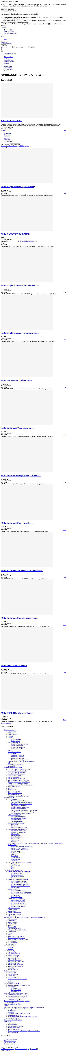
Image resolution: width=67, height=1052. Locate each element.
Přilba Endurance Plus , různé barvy (17, 523)
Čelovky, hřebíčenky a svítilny (12, 1004)
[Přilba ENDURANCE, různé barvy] (27, 376)
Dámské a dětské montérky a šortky (21, 813)
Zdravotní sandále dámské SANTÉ (17, 996)
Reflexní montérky (13, 889)
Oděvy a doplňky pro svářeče (16, 936)
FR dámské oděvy (13, 942)
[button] (2, 36)
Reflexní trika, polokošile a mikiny (17, 879)
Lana (9, 980)
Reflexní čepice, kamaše (14, 914)
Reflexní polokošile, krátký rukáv (20, 884)
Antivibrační (11, 766)
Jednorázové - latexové (17, 755)
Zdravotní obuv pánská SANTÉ (16, 998)
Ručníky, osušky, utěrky (14, 1015)
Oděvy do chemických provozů (16, 938)
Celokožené (11, 733)
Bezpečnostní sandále (14, 777)
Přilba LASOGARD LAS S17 (11, 121)
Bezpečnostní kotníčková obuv (16, 774)
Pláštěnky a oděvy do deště (18, 848)
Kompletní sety (12, 972)
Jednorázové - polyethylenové (19, 760)
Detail (64, 130)
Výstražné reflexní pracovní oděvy (14, 870)
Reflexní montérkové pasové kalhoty (21, 892)
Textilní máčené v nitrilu (18, 745)
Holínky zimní (12, 789)
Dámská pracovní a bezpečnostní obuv (18, 780)
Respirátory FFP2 (16, 990)
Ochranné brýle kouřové (14, 960)
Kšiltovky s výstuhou (13, 955)
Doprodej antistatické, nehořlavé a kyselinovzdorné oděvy (24, 1031)
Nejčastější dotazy (9, 60)
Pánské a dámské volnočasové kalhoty (21, 846)
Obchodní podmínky (10, 53)
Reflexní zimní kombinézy (18, 878)
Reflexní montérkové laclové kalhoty (21, 893)
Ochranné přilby (12, 952)
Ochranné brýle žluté (13, 963)
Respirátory (11, 986)
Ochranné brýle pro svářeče (15, 964)
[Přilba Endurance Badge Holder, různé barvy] (27, 471)
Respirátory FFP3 (16, 991)
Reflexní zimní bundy (17, 873)
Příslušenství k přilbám (14, 953)
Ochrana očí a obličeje (10, 957)
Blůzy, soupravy (12, 919)
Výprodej (7, 1021)
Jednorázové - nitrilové (17, 756)
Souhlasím (11, 9)
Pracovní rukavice (9, 730)
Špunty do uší (11, 947)
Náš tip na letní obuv (10, 1041)
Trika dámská (15, 834)
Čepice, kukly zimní (16, 857)
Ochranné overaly (16, 851)
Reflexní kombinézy (16, 897)
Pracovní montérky (13, 799)
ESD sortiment (12, 944)
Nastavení (4, 9)
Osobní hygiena (12, 1010)
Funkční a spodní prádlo (18, 853)
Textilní (10, 750)
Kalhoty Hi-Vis (12, 923)
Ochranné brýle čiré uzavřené (16, 961)
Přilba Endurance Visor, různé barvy (17, 428)
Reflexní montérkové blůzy (18, 890)
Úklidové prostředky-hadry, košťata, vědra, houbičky (22, 1016)
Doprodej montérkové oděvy (16, 1026)
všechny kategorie (6, 723)
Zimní (9, 737)
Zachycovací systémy (14, 977)
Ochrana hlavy (8, 950)
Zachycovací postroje (10, 971)
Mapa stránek (33, 1049)
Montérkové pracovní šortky (19, 805)
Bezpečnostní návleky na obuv (16, 778)
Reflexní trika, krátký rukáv (18, 881)
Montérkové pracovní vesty (18, 808)
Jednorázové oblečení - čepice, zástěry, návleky (17, 1001)
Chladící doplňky (16, 859)
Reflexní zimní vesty (17, 875)
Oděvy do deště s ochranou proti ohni (18, 939)
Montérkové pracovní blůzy (18, 800)
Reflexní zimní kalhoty (17, 876)
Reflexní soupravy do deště (18, 905)
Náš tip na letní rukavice (11, 1039)
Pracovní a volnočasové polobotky (17, 771)
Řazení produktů (5, 144)
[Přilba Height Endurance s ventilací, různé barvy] (27, 329)
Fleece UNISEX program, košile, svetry (19, 862)
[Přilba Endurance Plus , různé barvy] (27, 519)
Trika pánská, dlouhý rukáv (18, 832)
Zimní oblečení (12, 931)
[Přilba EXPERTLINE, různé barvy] (27, 709)
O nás (5, 58)
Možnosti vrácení (9, 61)
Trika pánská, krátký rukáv (18, 830)
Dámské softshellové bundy (18, 818)
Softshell (10, 933)
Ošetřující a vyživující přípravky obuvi (18, 796)
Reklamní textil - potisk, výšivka (13, 1020)
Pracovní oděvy (8, 797)
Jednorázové (11, 753)
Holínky (10, 788)
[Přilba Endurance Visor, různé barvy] (27, 424)
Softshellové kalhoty (16, 821)
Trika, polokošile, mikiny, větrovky (17, 829)
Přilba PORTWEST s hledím (14, 665)
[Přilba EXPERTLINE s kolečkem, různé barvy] (27, 567)
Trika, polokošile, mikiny (14, 928)
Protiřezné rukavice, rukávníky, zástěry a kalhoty (21, 761)
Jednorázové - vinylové (17, 758)
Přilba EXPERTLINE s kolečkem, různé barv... (22, 570)
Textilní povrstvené (13, 742)
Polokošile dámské (16, 837)
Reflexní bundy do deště (18, 900)
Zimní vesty (14, 826)
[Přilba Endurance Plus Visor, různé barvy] (27, 614)
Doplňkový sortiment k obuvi (16, 794)
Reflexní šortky (15, 895)
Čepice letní (14, 856)
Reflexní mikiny (15, 887)
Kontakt (6, 63)
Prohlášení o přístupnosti (7, 1049)
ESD (9, 763)
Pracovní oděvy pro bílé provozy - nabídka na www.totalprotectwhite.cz (24, 1007)
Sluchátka (10, 949)
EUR (5, 39)
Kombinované (12, 731)
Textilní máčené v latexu (18, 747)
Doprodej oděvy (12, 1024)
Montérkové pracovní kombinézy (20, 807)
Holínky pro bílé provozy (15, 793)
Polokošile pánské (16, 835)
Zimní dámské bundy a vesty (19, 827)
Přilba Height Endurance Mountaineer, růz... (21, 285)
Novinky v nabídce (9, 1044)
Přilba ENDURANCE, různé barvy (16, 380)
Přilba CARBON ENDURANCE (15, 234)
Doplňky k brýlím (13, 969)
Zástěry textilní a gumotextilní (19, 849)
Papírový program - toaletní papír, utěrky (19, 1013)
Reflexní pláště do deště (17, 903)
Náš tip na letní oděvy (10, 1042)
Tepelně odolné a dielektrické (16, 764)
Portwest (3, 130)
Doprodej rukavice (13, 1032)
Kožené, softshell (16, 739)
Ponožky (13, 854)
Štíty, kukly (11, 968)
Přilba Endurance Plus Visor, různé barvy (19, 618)
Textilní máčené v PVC (17, 748)
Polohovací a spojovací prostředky (17, 979)
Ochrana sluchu (8, 945)
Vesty (12, 867)
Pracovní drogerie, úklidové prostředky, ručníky (17, 1009)
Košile (13, 868)
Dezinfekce (11, 1012)
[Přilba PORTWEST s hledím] (27, 662)
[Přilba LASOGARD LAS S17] (27, 117)
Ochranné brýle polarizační (15, 966)
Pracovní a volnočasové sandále (16, 772)
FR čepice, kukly (12, 941)
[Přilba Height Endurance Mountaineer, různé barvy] (27, 281)
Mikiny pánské (15, 838)
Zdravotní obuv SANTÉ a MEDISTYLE (15, 993)
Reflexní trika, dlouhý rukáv (19, 882)
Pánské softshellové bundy (18, 816)
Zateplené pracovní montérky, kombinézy (22, 812)
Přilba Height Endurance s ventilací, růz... (20, 333)
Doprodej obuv (12, 1023)
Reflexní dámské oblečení (15, 912)
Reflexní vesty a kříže (14, 908)
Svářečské (10, 736)
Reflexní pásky (12, 916)
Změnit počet (4, 241)
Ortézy (6, 1005)
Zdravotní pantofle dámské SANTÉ (17, 994)
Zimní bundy (14, 824)
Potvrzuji (3, 27)
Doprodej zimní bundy (14, 1027)
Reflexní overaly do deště (18, 906)
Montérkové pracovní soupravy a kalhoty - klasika (25, 810)
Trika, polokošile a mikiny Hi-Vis (17, 930)
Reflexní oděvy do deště (14, 898)
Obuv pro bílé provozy (14, 786)
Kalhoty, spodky (12, 922)
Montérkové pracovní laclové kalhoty (21, 802)
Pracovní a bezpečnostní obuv (12, 767)
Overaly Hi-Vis (12, 927)
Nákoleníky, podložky (10, 1002)
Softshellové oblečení (14, 815)
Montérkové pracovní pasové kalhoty (21, 804)
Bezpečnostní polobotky (14, 775)
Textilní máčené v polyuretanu (19, 744)
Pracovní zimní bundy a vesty (16, 823)
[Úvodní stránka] (6, 43)
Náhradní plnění (8, 57)
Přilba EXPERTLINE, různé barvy (16, 713)
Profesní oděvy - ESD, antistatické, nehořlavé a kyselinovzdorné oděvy (24, 917)
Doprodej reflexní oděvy (14, 1029)
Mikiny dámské (15, 840)
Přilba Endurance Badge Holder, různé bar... (21, 475)
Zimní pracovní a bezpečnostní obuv (18, 783)
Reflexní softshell (12, 909)
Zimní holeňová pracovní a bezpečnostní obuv (20, 785)
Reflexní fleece (12, 911)
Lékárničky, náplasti (13, 1018)
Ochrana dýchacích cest (11, 983)
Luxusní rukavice (12, 734)
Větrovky (13, 841)
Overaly (10, 925)
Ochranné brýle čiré (13, 958)
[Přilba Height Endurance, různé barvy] (27, 183)
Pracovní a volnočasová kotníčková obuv (19, 769)
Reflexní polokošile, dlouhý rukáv (20, 886)
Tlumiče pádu (11, 975)
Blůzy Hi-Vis (11, 920)
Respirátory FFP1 (16, 988)
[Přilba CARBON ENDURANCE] (27, 230)
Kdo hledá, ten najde (6, 47)
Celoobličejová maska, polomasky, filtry (19, 985)
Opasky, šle (14, 860)
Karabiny (10, 982)
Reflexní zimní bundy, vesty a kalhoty (18, 871)
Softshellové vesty (16, 819)
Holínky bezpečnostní (14, 791)
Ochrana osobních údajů (22, 1049)
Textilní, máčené (15, 741)
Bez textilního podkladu (14, 752)
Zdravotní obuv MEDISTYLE (16, 999)
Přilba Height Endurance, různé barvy (18, 186)
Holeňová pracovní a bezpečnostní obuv (19, 782)
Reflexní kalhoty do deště (18, 901)
